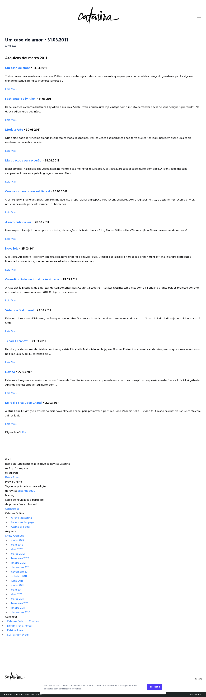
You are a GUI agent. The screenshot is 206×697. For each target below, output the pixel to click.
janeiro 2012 (18, 563)
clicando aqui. (26, 491)
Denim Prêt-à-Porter (19, 626)
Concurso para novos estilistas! (27, 191)
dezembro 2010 (20, 612)
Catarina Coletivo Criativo (23, 621)
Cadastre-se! (12, 509)
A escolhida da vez (18, 222)
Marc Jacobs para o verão (23, 160)
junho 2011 (17, 585)
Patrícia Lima (15, 630)
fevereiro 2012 (20, 558)
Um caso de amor (17, 68)
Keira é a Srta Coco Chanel (23, 403)
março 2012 (18, 554)
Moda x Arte (14, 129)
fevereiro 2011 (19, 603)
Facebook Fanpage (22, 522)
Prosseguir (154, 687)
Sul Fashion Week (18, 635)
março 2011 (17, 599)
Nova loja (11, 248)
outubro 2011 (19, 576)
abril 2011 (16, 594)
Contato (198, 679)
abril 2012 (17, 549)
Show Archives (14, 536)
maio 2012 (17, 545)
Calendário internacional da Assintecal (32, 279)
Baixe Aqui (12, 477)
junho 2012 (17, 540)
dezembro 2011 (20, 567)
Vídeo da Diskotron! (19, 310)
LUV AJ (10, 372)
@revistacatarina (21, 518)
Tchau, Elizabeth (16, 341)
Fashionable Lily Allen (20, 99)
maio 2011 (17, 590)
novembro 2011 (20, 572)
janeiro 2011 (18, 608)
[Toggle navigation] (199, 16)
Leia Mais (11, 89)
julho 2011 (17, 581)
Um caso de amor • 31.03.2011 (36, 40)
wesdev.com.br (196, 694)
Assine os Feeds (21, 527)
